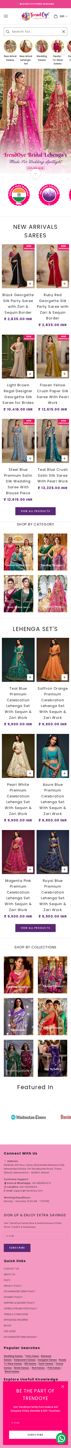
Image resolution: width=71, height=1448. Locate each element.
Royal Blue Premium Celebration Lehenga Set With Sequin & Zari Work (52, 895)
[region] (35, 121)
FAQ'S (7, 1280)
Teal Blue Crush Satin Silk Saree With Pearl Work (52, 475)
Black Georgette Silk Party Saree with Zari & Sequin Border (18, 303)
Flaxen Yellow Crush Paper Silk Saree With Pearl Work (53, 394)
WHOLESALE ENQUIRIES (16, 1319)
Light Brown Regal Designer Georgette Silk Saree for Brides (18, 394)
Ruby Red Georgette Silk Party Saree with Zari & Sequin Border (53, 306)
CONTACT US (11, 1268)
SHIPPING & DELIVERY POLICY (19, 1302)
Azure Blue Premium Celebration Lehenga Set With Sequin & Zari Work (52, 799)
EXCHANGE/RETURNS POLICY (19, 1291)
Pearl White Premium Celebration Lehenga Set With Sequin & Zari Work (18, 799)
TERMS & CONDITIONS (16, 1314)
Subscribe (35, 1434)
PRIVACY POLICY (13, 1285)
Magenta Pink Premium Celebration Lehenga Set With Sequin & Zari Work (18, 895)
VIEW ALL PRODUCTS (35, 511)
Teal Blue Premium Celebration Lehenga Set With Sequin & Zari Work (18, 703)
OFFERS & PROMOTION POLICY (20, 1308)
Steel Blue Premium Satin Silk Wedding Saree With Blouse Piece (18, 481)
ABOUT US (9, 1274)
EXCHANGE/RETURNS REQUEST (20, 1337)
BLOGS (7, 1325)
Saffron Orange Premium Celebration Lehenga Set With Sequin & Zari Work (53, 703)
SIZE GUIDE (10, 1331)
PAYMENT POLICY (13, 1297)
